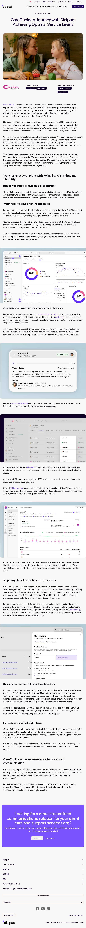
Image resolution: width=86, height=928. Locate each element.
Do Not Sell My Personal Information (17, 889)
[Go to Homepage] (9, 6)
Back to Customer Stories (43, 13)
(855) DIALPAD (8, 915)
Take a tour (50, 838)
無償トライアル (78, 6)
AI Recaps (59, 317)
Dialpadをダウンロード (11, 884)
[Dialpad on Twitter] (43, 908)
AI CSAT (30, 467)
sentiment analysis (19, 403)
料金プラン (63, 6)
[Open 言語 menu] (30, 2)
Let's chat (37, 838)
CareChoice (8, 105)
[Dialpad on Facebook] (37, 908)
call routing (75, 610)
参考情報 (6, 869)
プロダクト (7, 860)
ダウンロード (62, 2)
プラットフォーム (9, 865)
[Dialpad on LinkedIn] (48, 908)
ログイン (79, 2)
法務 (4, 879)
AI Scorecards (17, 488)
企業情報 (6, 874)
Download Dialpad (43, 895)
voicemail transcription (48, 314)
